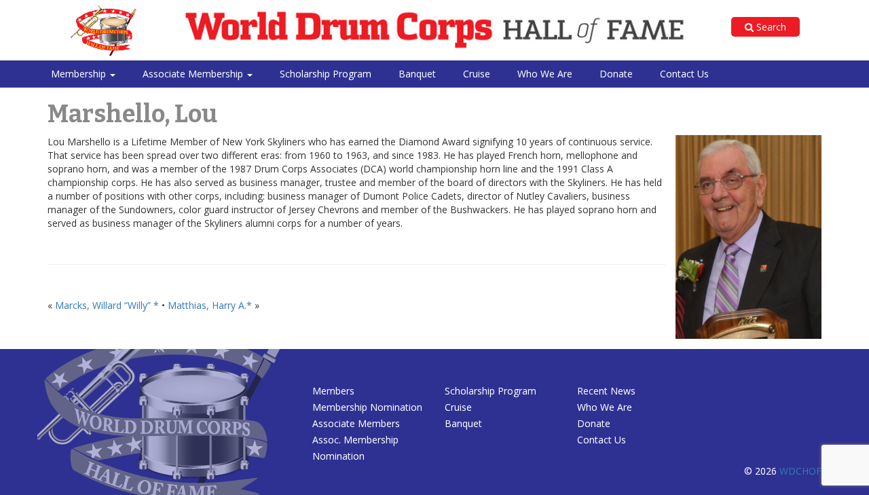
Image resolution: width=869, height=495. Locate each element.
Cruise (476, 73)
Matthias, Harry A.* (210, 305)
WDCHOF (800, 470)
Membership (80, 73)
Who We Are (544, 73)
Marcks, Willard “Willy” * (107, 305)
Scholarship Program (325, 73)
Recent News (606, 390)
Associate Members (356, 423)
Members (333, 390)
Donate (616, 73)
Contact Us (684, 73)
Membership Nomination (367, 407)
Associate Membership (194, 73)
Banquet (417, 73)
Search (770, 26)
